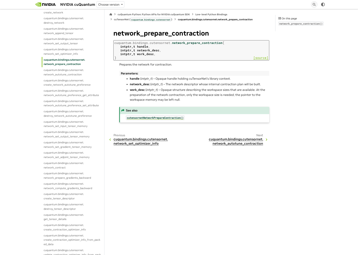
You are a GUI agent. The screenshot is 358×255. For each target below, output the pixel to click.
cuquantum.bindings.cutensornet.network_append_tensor (64, 31)
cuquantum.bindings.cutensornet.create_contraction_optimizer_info (65, 227)
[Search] (314, 4)
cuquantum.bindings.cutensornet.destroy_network (64, 20)
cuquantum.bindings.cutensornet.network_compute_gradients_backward (68, 186)
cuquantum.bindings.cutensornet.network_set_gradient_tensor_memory (68, 145)
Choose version (109, 4)
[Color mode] (323, 4)
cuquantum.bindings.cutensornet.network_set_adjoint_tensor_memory (67, 155)
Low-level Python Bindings (211, 14)
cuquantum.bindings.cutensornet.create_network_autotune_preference (67, 83)
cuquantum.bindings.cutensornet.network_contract (64, 165)
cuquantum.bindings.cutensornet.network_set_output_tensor (64, 41)
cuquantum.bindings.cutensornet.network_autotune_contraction (64, 72)
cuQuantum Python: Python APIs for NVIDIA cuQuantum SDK (154, 14)
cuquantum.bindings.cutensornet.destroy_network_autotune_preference (68, 113)
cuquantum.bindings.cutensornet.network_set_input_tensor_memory (65, 124)
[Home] (110, 14)
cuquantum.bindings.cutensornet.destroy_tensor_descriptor (64, 207)
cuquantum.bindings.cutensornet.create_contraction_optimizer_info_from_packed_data (72, 240)
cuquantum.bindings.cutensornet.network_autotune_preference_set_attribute (71, 103)
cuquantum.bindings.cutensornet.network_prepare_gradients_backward (67, 175)
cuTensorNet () (143, 19)
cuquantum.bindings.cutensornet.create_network (64, 10)
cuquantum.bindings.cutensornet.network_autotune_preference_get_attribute (71, 93)
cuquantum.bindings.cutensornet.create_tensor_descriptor (64, 196)
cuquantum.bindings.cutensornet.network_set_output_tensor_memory (67, 134)
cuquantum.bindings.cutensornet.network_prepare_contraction (64, 62)
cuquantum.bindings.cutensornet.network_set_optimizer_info (64, 51)
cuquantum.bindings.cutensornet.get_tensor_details (64, 217)
